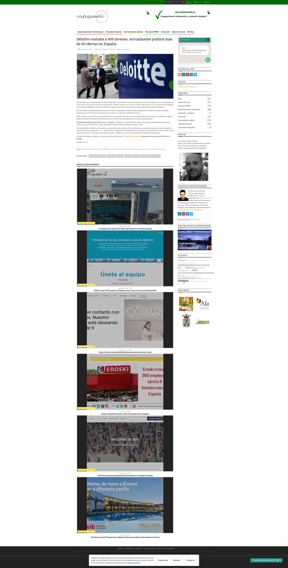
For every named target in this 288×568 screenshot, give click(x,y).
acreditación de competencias (198, 281)
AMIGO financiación (191, 276)
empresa (119, 156)
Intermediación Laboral (133, 32)
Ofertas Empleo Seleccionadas (150, 156)
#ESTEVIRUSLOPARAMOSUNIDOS (196, 273)
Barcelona (111, 156)
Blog (194, 99)
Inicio (188, 2)
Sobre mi (197, 2)
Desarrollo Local (178, 32)
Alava (190, 271)
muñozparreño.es (205, 198)
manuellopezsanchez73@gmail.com (191, 210)
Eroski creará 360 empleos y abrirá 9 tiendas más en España (125, 414)
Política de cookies (165, 549)
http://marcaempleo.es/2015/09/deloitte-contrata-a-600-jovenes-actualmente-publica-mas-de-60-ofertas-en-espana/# (123, 149)
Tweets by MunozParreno (187, 87)
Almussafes (207, 278)
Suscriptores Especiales (194, 127)
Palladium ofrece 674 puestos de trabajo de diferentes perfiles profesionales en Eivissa (125, 537)
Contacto (206, 2)
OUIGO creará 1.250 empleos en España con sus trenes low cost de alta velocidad (125, 290)
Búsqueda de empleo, (132, 136)
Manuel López (124, 49)
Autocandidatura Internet (97, 156)
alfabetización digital (202, 260)
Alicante (199, 278)
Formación (165, 32)
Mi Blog (190, 32)
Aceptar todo (163, 560)
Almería (181, 276)
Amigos (183, 281)
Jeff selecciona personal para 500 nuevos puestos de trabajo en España (125, 475)
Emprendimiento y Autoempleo (90, 32)
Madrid (136, 156)
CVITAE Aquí (195, 219)
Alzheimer (182, 260)
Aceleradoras (191, 260)
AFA (194, 270)
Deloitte (100, 130)
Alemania (181, 284)
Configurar (190, 560)
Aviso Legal (149, 549)
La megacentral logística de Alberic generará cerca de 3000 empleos (125, 229)
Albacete (189, 267)
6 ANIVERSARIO (189, 263)
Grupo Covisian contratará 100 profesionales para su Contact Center (125, 352)
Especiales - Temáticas (194, 113)
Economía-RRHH (152, 32)
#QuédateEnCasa (187, 278)
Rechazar (176, 560)
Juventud (128, 156)
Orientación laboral (113, 32)
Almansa (180, 263)
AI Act (183, 268)
